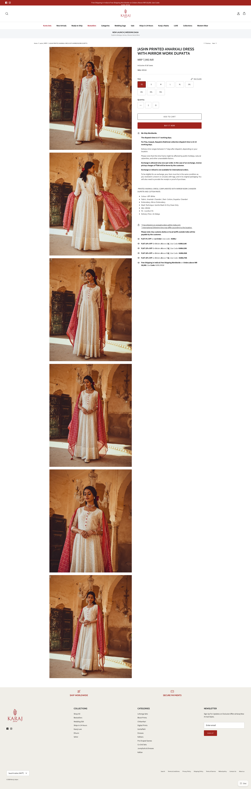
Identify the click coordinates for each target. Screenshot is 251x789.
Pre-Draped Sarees (145, 741)
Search (163, 771)
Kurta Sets (47, 25)
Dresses (141, 733)
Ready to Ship (77, 25)
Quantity (141, 99)
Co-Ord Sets (142, 744)
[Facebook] (6, 3)
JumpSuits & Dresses (146, 748)
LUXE (176, 25)
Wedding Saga (120, 25)
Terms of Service (211, 771)
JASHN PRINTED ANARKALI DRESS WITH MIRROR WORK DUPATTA (68, 43)
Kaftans (140, 737)
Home (36, 43)
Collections (187, 25)
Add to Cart (169, 116)
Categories (105, 25)
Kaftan (140, 752)
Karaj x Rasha (163, 25)
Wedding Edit (79, 721)
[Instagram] (10, 3)
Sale (132, 25)
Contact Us (233, 771)
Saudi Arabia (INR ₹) (16, 773)
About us (241, 771)
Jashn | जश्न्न (43, 43)
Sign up (210, 733)
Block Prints (142, 717)
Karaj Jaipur (14, 779)
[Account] (238, 13)
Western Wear (202, 25)
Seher (76, 737)
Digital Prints (142, 725)
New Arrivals (61, 25)
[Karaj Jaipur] (125, 13)
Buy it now (169, 125)
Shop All (77, 714)
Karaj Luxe (78, 729)
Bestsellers (92, 25)
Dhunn (76, 733)
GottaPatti (142, 729)
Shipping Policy (198, 771)
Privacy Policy (186, 771)
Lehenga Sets (143, 714)
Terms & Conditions (174, 771)
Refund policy (223, 771)
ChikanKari (142, 721)
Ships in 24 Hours (146, 25)
